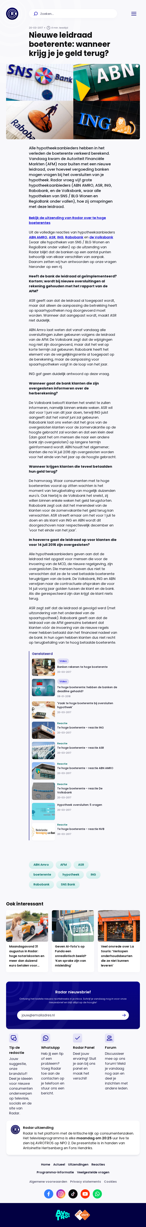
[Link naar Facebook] (48, 1193)
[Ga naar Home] (12, 14)
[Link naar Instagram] (60, 1193)
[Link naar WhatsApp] (97, 1193)
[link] (41, 865)
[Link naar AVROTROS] (63, 1215)
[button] (134, 14)
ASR (52, 237)
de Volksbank (101, 237)
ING (60, 237)
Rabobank (74, 237)
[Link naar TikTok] (73, 1193)
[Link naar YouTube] (85, 1193)
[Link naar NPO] (82, 1215)
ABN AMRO (38, 237)
